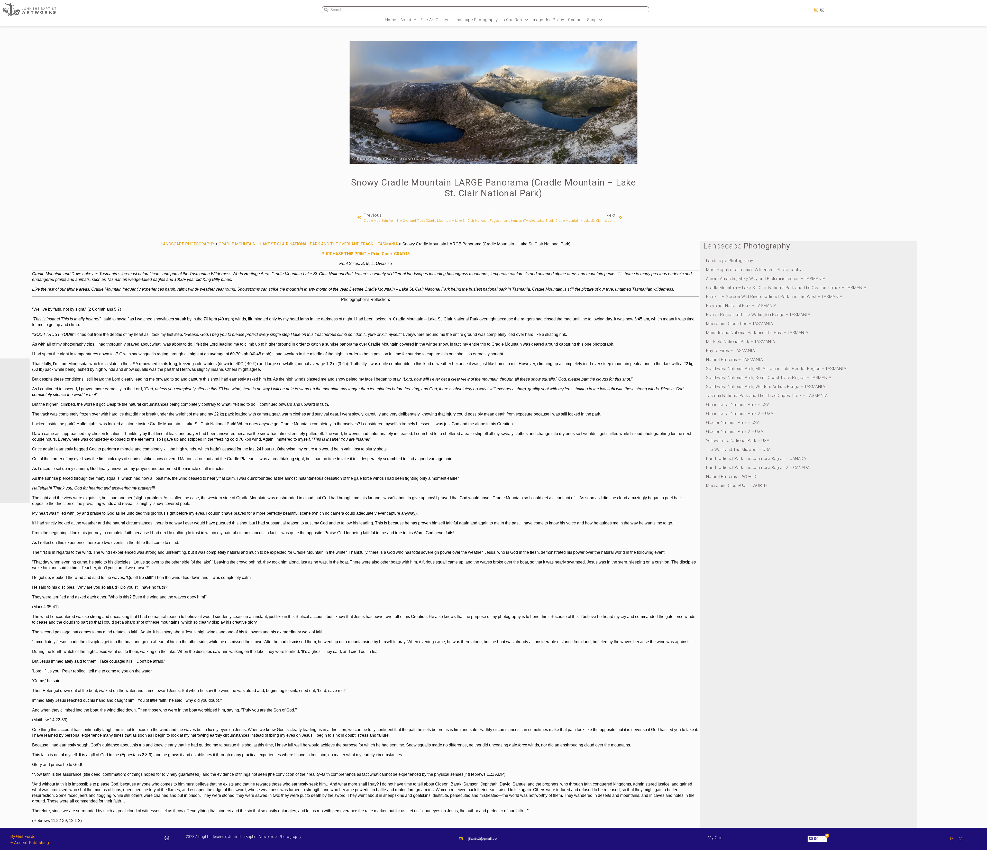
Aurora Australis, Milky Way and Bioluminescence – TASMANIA (766, 278)
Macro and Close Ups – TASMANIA (739, 323)
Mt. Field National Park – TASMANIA (740, 341)
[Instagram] (816, 10)
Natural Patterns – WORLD (731, 476)
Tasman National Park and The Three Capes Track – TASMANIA (767, 395)
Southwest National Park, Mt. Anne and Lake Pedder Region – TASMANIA (776, 368)
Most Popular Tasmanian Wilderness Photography (754, 269)
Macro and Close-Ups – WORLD (736, 485)
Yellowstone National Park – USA (738, 440)
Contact (575, 19)
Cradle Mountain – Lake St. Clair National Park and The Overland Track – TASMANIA (786, 287)
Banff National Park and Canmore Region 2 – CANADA (758, 467)
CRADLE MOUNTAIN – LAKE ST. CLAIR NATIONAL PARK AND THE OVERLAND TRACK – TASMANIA (308, 244)
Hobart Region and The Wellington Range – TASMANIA (758, 314)
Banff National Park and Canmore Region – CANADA (756, 458)
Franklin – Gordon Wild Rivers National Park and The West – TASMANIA (774, 296)
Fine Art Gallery (434, 19)
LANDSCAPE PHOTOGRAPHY (187, 244)
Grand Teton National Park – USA (738, 404)
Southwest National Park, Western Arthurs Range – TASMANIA (765, 386)
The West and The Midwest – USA (738, 449)
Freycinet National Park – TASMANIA (741, 305)
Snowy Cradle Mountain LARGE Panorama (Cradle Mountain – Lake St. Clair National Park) (493, 188)
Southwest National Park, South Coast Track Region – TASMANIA (768, 377)
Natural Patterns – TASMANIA (734, 359)
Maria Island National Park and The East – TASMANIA (757, 332)
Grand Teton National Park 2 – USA (739, 413)
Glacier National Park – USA (733, 422)
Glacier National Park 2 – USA (734, 431)
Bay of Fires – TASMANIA (730, 350)
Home (390, 19)
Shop (592, 19)
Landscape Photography (475, 19)
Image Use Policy (548, 19)
